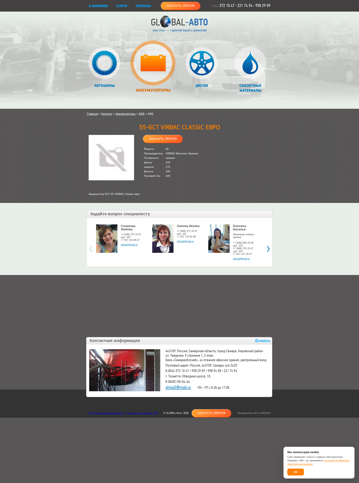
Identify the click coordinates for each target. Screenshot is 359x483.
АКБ (142, 113)
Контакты (143, 6)
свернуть (264, 340)
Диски (201, 85)
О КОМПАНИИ (98, 6)
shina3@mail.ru (129, 244)
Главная (92, 113)
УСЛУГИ (121, 6)
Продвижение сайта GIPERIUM (254, 413)
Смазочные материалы (250, 88)
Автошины (104, 85)
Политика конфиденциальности (106, 413)
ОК (295, 471)
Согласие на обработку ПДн (142, 413)
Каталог (107, 113)
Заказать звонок (180, 5)
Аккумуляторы (153, 90)
